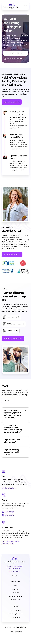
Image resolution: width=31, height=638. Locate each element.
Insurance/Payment (15, 596)
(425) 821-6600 (9, 512)
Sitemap (11, 632)
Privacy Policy (18, 632)
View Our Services (15, 53)
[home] (13, 6)
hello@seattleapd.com (9, 488)
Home (15, 586)
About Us (15, 589)
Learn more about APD (12, 102)
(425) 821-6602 (9, 515)
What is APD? (15, 600)
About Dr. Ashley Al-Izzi (12, 254)
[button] (25, 6)
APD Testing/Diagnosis (15, 614)
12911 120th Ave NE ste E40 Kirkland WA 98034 (10, 542)
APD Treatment (15, 610)
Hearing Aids (15, 617)
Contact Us (8, 400)
